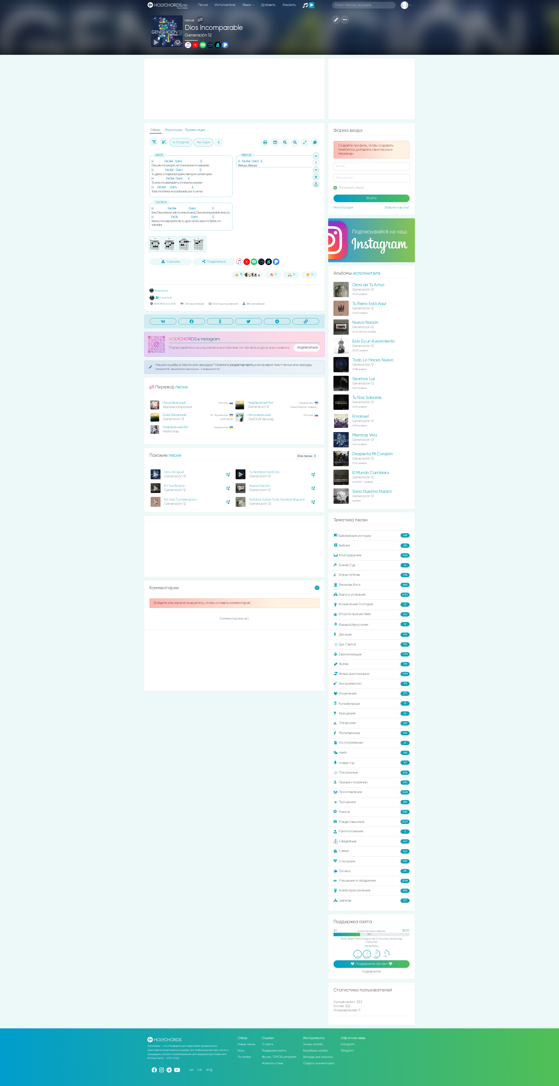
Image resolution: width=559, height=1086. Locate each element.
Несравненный (174, 402)
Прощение (373, 802)
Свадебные (373, 841)
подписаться (307, 347)
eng (209, 1069)
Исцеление (373, 693)
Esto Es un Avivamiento (373, 341)
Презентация (195, 130)
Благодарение (373, 555)
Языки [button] (247, 5)
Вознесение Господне (372, 604)
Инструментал (373, 683)
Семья (373, 851)
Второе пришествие (373, 614)
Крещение (372, 713)
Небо (373, 752)
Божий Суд (372, 565)
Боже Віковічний (174, 415)
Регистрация (343, 207)
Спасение (373, 861)
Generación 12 (198, 35)
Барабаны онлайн (315, 1050)
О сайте (267, 1044)
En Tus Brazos (174, 486)
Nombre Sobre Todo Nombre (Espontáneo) (281, 499)
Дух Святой (373, 644)
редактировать (242, 365)
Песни (203, 5)
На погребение (372, 742)
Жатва (373, 664)
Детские (373, 634)
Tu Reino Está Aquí (369, 304)
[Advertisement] (234, 88)
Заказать (289, 5)
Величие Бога (373, 584)
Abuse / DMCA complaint (279, 1056)
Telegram (347, 1050)
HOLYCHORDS (183, 339)
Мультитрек (174, 130)
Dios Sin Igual (174, 472)
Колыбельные (372, 703)
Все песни (305, 456)
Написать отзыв (272, 1063)
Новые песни (246, 1044)
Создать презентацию (318, 1063)
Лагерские (373, 723)
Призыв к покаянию (373, 782)
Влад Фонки (161, 290)
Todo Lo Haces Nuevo (373, 360)
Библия (373, 545)
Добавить (268, 5)
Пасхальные (373, 772)
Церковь (373, 900)
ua (191, 1069)
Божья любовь (373, 574)
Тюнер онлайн (313, 1044)
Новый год (373, 763)
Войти (371, 198)
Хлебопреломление (373, 890)
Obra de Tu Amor (368, 285)
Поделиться (216, 262)
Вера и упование (373, 594)
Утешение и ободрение (373, 880)
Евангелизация (373, 654)
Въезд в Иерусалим (372, 624)
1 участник (166, 297)
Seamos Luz (363, 379)
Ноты (241, 1050)
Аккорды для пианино (318, 1056)
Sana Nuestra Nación (372, 491)
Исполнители (225, 5)
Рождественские (373, 822)
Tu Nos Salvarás (367, 397)
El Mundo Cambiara (370, 473)
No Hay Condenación (180, 499)
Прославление (373, 792)
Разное (373, 812)
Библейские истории (373, 536)
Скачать (173, 262)
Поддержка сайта (274, 1050)
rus (199, 1069)
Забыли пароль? (397, 207)
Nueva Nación (259, 486)
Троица (372, 871)
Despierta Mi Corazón (372, 454)
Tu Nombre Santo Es (264, 472)
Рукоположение (372, 831)
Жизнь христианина (373, 673)
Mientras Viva (364, 435)
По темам (244, 1056)
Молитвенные (373, 733)
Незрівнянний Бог (261, 402)
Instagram (348, 1044)
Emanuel (360, 416)
